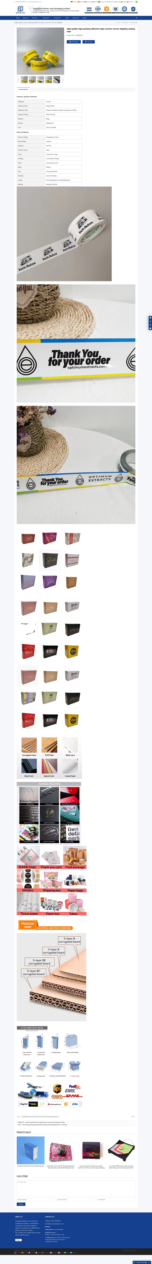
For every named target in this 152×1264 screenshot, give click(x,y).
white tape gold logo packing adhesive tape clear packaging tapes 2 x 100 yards (44, 1124)
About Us (126, 1250)
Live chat (89, 42)
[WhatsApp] (136, 2)
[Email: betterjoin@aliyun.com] (150, 324)
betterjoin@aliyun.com (35, 1)
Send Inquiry (75, 42)
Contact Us (133, 1250)
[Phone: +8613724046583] (150, 317)
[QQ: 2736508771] (150, 328)
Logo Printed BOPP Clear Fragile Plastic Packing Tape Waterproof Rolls (45, 1122)
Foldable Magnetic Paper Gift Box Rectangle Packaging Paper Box (40, 1116)
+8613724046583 (21, 1)
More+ (18, 1240)
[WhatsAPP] (150, 321)
